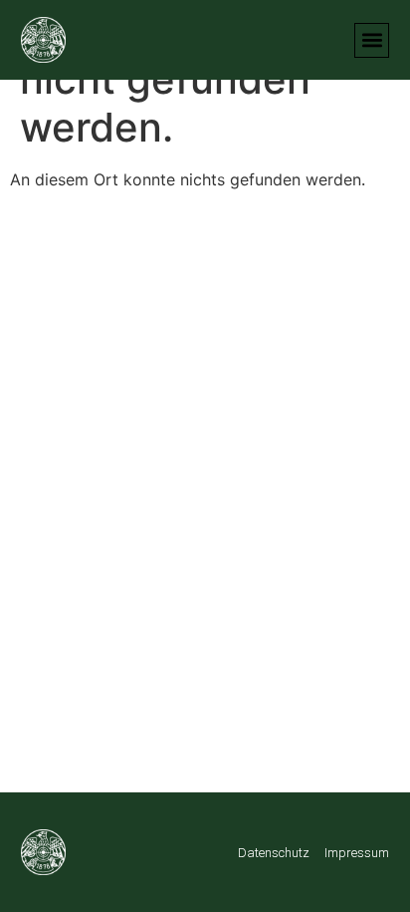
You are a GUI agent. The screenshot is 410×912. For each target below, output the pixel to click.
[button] (371, 40)
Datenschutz (273, 852)
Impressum (356, 852)
